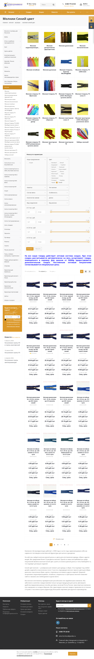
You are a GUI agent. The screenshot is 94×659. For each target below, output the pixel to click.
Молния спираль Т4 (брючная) (33, 95)
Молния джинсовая (66, 46)
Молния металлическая (82, 46)
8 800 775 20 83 (70, 4)
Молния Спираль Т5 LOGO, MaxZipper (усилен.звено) (66, 95)
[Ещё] (87, 12)
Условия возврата (26, 612)
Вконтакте (58, 622)
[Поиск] (53, 5)
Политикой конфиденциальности (74, 609)
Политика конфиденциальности (10, 612)
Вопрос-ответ (42, 611)
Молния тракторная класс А (66, 119)
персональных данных (13, 326)
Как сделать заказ (44, 604)
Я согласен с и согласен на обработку (13, 323)
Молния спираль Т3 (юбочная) (82, 71)
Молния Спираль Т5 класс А (82, 95)
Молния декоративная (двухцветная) (49, 47)
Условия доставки (26, 607)
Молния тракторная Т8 (66, 143)
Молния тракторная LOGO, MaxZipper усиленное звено (82, 120)
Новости (5, 607)
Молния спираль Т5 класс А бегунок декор (33, 120)
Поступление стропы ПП (12, 352)
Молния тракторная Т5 (49, 143)
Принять (73, 654)
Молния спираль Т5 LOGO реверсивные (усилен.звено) (33, 144)
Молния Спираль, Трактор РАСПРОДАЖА (66, 71)
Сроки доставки (25, 609)
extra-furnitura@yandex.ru (67, 636)
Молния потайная (33, 70)
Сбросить (38, 249)
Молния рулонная (49, 70)
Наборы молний (82, 142)
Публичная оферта (9, 609)
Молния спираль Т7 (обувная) (49, 119)
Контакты (6, 604)
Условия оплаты (25, 604)
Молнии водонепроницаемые (33, 46)
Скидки (22, 614)
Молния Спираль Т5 (49, 94)
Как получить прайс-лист (45, 607)
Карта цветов (42, 613)
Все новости (16, 337)
